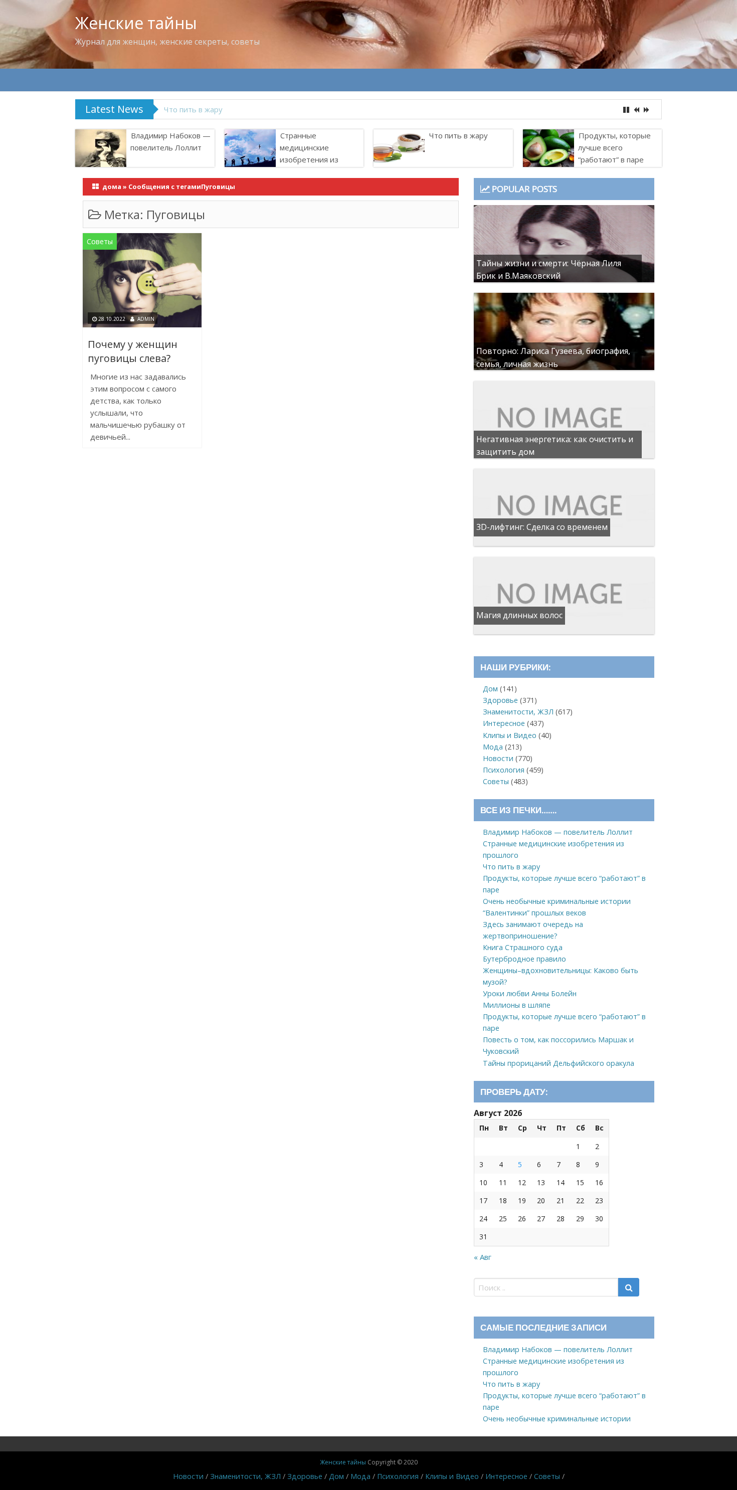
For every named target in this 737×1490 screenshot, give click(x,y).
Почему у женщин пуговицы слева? (132, 351)
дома (111, 186)
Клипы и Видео (509, 735)
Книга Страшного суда (523, 947)
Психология (503, 770)
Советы (100, 241)
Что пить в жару (458, 135)
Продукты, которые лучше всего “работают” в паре (257, 109)
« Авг (482, 1257)
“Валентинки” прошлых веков (534, 912)
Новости (498, 758)
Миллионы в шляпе (516, 1005)
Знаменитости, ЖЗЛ (518, 711)
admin (145, 318)
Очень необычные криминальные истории (557, 901)
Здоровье (500, 700)
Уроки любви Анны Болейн (530, 993)
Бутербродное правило (524, 959)
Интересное (504, 723)
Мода (493, 747)
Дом (490, 688)
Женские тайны (136, 23)
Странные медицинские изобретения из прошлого (309, 153)
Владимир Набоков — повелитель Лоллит (170, 141)
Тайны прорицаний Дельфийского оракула (558, 1063)
